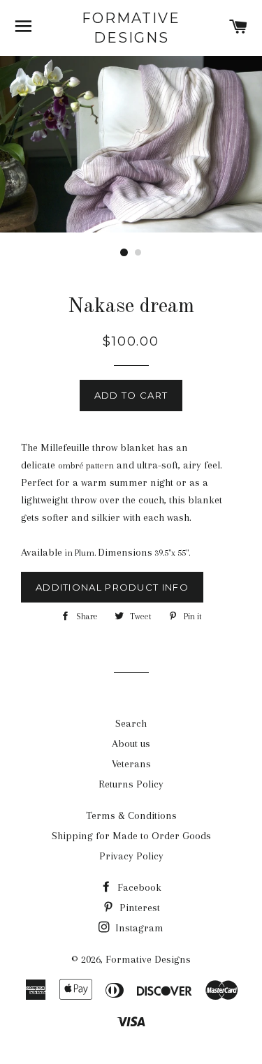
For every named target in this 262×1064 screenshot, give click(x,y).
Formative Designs (131, 28)
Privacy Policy (131, 856)
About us (131, 743)
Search (131, 723)
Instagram (137, 928)
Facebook (138, 887)
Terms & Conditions (131, 815)
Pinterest (138, 907)
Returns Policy (131, 784)
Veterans (131, 764)
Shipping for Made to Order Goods (131, 835)
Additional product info (112, 587)
